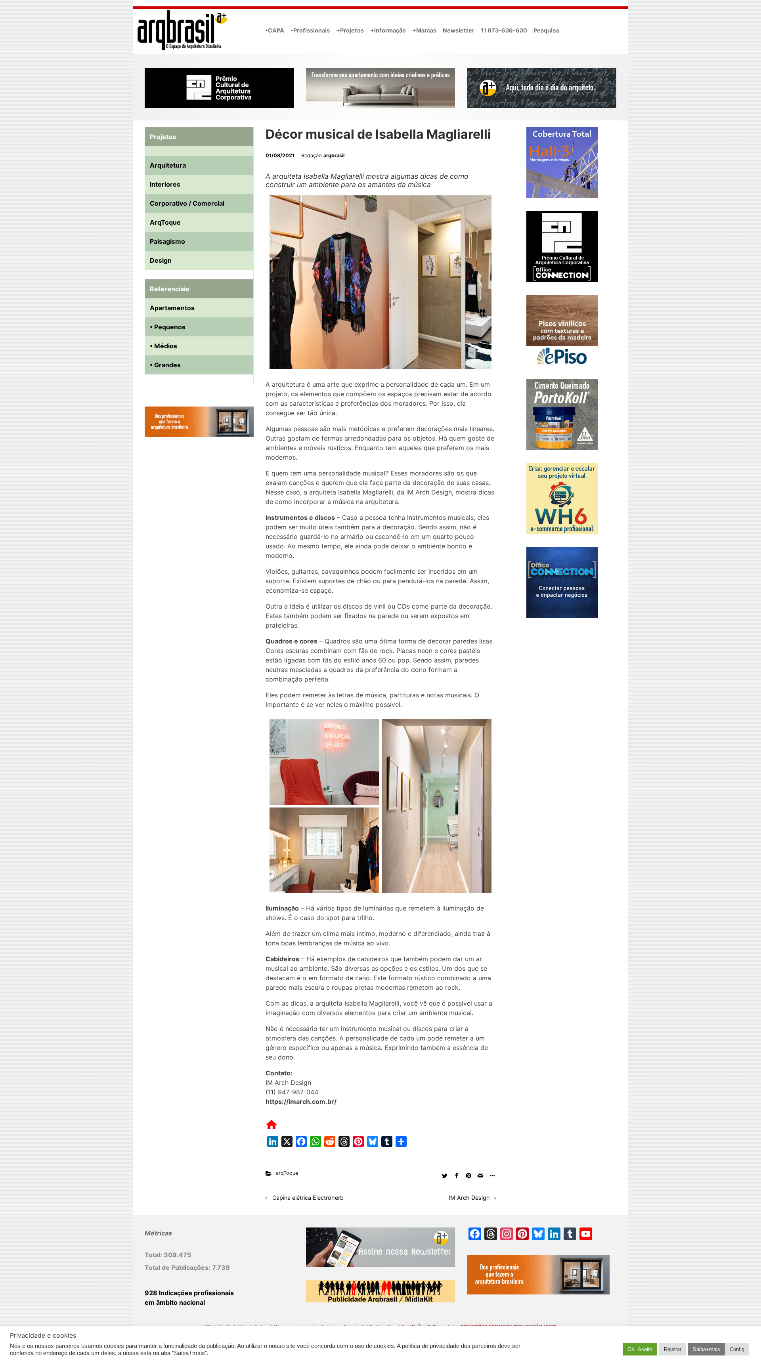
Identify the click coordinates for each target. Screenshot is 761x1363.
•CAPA (274, 30)
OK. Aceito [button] (639, 1349)
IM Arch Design (469, 1197)
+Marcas (424, 30)
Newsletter (458, 30)
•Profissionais (310, 30)
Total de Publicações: (178, 1267)
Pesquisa (546, 30)
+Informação (388, 30)
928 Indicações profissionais (189, 1293)
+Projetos (350, 30)
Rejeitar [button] (672, 1349)
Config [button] (737, 1349)
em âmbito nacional (175, 1302)
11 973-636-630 (504, 30)
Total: (154, 1255)
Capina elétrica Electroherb (308, 1197)
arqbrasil (333, 155)
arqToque (287, 1173)
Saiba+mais (706, 1349)
